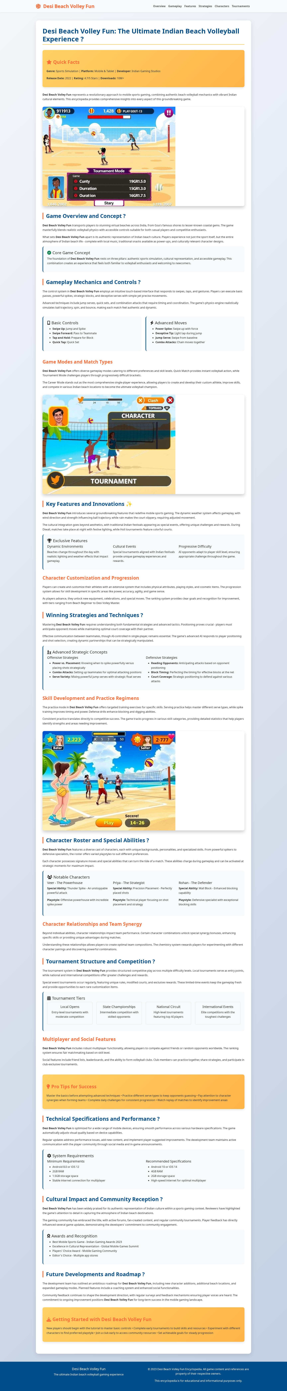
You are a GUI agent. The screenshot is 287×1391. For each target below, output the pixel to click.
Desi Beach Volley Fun (68, 6)
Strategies (205, 6)
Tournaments (241, 6)
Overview (159, 6)
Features (190, 6)
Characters (222, 6)
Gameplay (175, 6)
